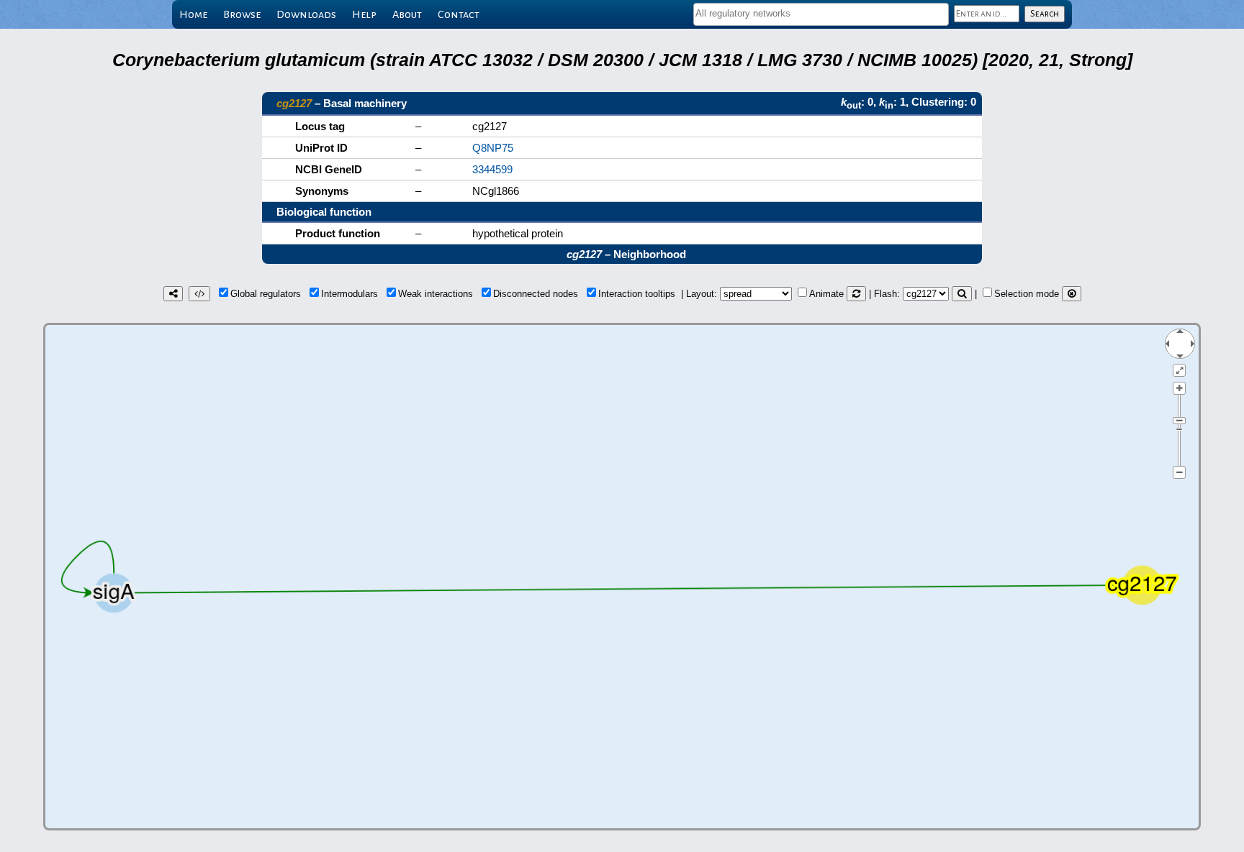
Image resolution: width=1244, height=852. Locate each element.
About (407, 14)
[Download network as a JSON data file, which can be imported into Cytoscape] (199, 293)
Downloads (306, 14)
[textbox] (821, 13)
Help (364, 14)
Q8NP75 (492, 148)
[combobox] (821, 14)
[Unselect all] (1071, 293)
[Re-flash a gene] (962, 293)
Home (193, 14)
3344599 (492, 169)
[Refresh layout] (856, 293)
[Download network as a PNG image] (173, 293)
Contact (458, 14)
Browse (242, 14)
